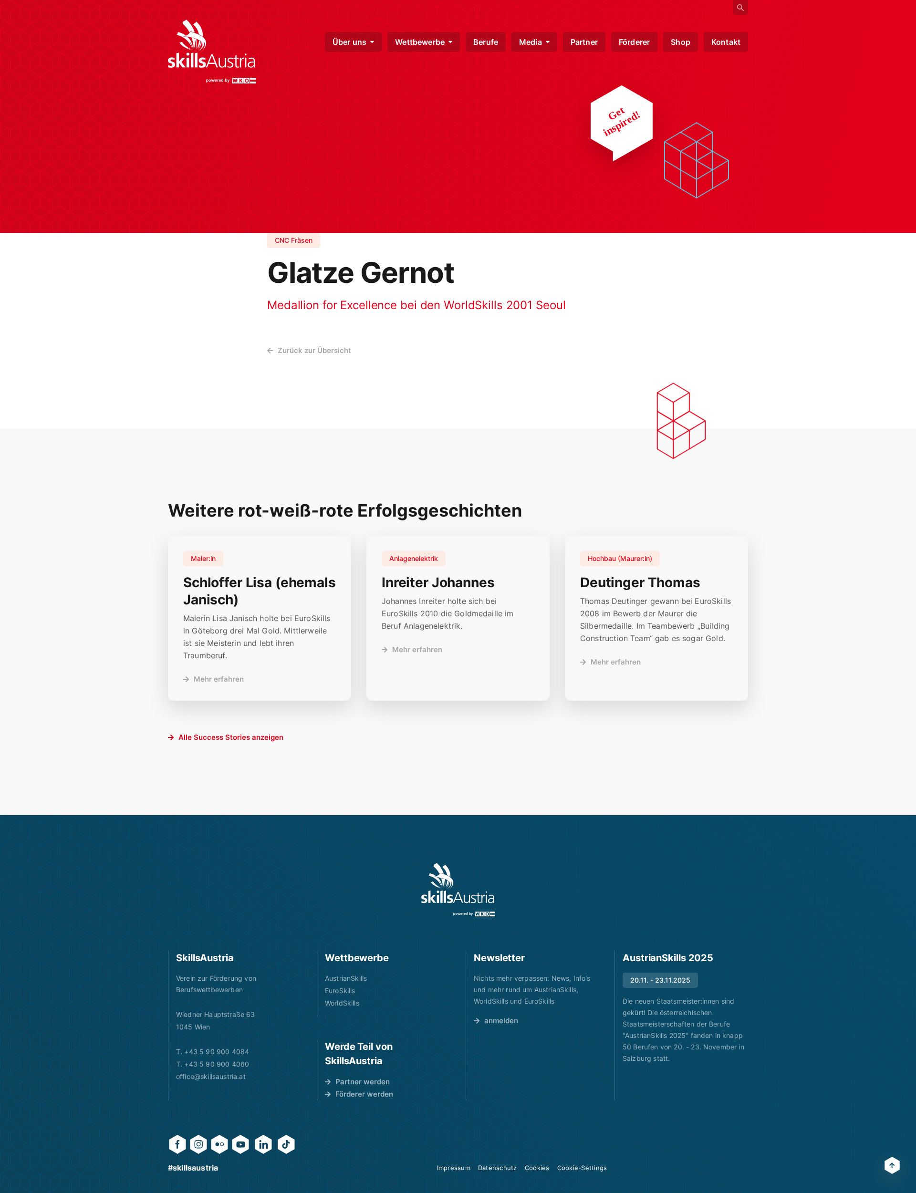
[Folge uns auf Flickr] (219, 1144)
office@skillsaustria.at (211, 1076)
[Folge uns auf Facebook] (177, 1144)
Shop (680, 42)
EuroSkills (340, 990)
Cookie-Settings (582, 1168)
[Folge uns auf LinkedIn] (263, 1144)
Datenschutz (497, 1168)
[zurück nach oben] (892, 1165)
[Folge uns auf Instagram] (198, 1144)
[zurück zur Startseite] (212, 51)
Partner (584, 42)
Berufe (485, 42)
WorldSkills (342, 1003)
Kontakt (725, 42)
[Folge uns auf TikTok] (286, 1144)
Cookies (537, 1168)
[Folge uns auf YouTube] (240, 1144)
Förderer (634, 42)
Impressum (453, 1168)
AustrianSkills (346, 978)
